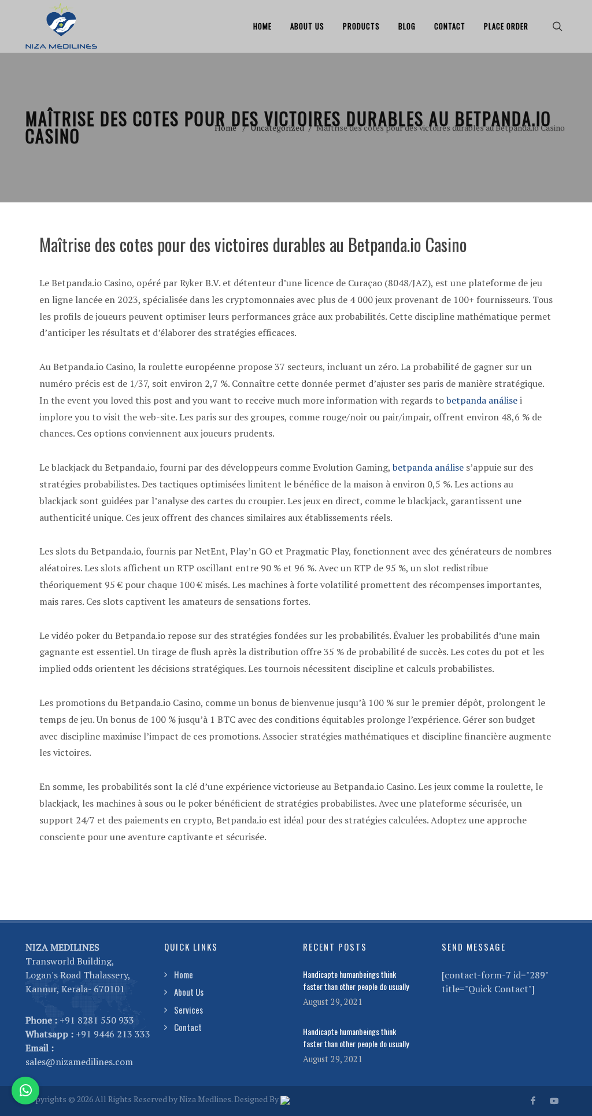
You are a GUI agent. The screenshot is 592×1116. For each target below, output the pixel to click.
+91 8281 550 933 (97, 1020)
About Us (307, 26)
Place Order (506, 26)
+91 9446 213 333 (113, 1034)
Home (262, 26)
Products (361, 26)
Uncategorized (277, 127)
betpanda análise (481, 400)
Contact (449, 26)
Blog (407, 26)
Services (188, 1009)
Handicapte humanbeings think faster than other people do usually (356, 980)
